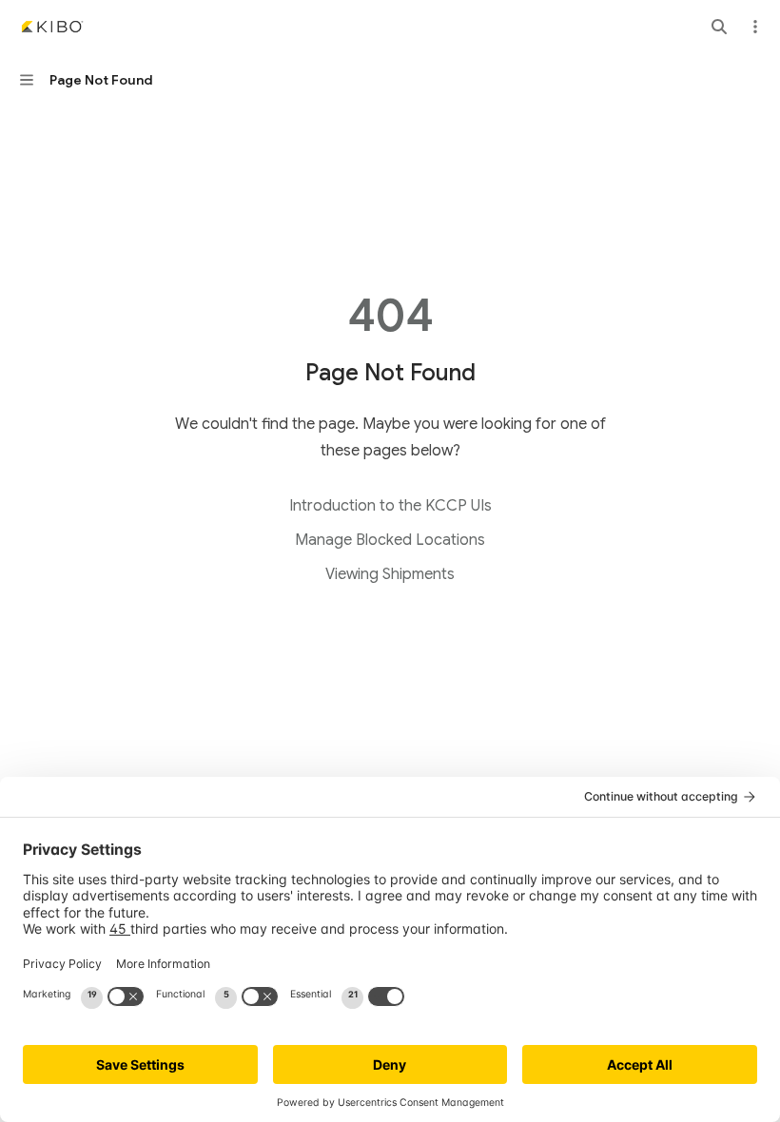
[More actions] (755, 26)
